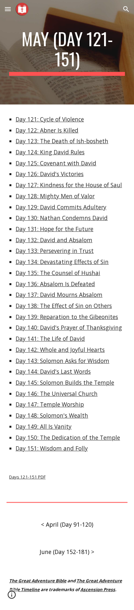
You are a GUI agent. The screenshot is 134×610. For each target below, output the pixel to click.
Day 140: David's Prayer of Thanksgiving (69, 327)
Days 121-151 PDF (27, 477)
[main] (67, 52)
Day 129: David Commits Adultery (61, 207)
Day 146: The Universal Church (57, 393)
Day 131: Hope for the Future (54, 229)
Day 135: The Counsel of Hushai (58, 273)
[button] (8, 9)
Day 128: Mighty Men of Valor (55, 196)
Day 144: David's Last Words (53, 371)
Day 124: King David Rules (50, 152)
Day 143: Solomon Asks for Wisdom (62, 361)
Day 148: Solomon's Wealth (52, 415)
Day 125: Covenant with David (56, 163)
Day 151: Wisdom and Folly (52, 448)
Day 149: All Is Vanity (44, 426)
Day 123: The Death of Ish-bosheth (62, 141)
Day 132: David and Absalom (54, 240)
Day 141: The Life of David (50, 338)
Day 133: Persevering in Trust (55, 251)
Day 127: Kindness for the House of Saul (69, 185)
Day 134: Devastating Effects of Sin (62, 262)
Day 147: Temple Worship (50, 404)
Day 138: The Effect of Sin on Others (64, 306)
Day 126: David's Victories (50, 174)
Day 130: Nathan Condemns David (62, 218)
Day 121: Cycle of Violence (50, 119)
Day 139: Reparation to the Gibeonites (67, 317)
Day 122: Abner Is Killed (47, 130)
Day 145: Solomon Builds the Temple (65, 382)
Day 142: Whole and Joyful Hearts (60, 350)
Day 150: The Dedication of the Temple (68, 437)
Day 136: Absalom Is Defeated (55, 284)
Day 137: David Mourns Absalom (59, 294)
